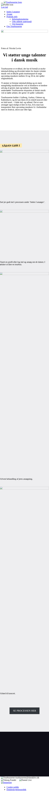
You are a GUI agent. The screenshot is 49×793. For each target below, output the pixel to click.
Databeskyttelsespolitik (16, 789)
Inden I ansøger (13, 12)
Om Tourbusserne (14, 26)
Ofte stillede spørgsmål (22, 21)
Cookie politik (13, 787)
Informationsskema (20, 19)
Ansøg (9, 14)
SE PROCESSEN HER (24, 710)
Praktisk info (12, 16)
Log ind (4, 7)
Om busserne (17, 24)
